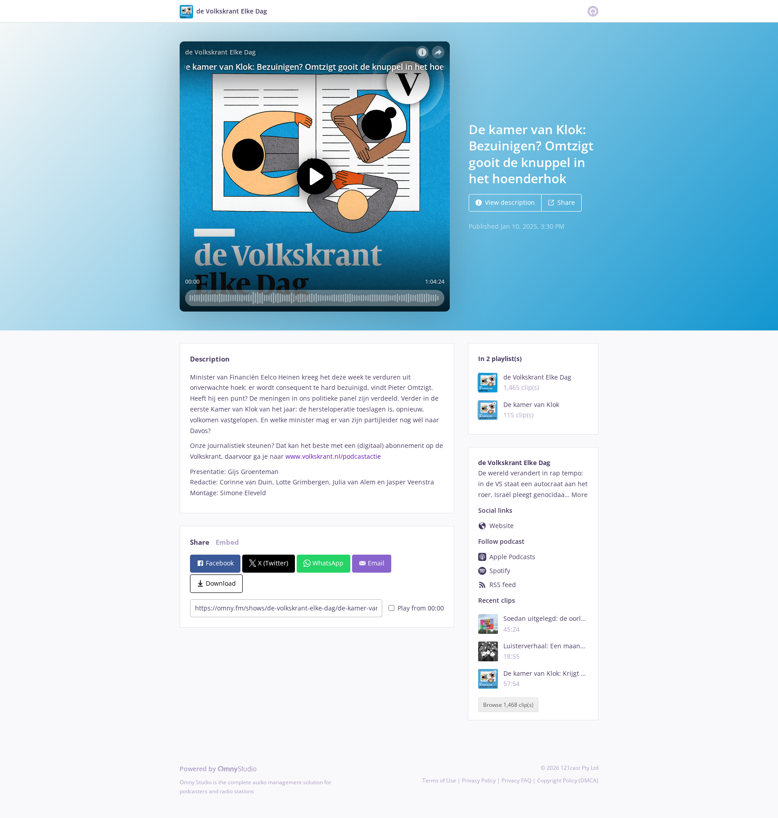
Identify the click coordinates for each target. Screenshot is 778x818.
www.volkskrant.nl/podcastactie (333, 456)
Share (566, 202)
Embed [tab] (227, 542)
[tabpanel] (316, 435)
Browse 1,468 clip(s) (508, 705)
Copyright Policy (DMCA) (567, 780)
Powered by (199, 768)
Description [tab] (210, 359)
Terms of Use (439, 780)
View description (510, 202)
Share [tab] (199, 542)
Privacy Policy (479, 780)
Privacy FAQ (516, 780)
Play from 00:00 (421, 608)
